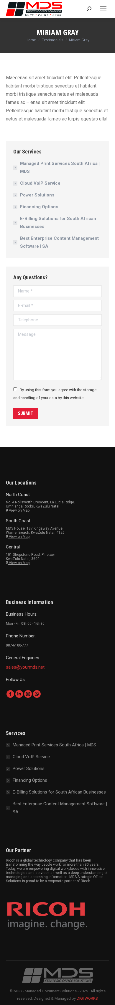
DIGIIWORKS (87, 998)
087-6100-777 (17, 645)
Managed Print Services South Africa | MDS (60, 167)
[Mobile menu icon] (103, 9)
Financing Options (39, 206)
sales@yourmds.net (25, 667)
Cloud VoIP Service (40, 183)
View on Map (18, 510)
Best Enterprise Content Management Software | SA (59, 242)
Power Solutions (37, 195)
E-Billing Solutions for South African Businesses (58, 222)
